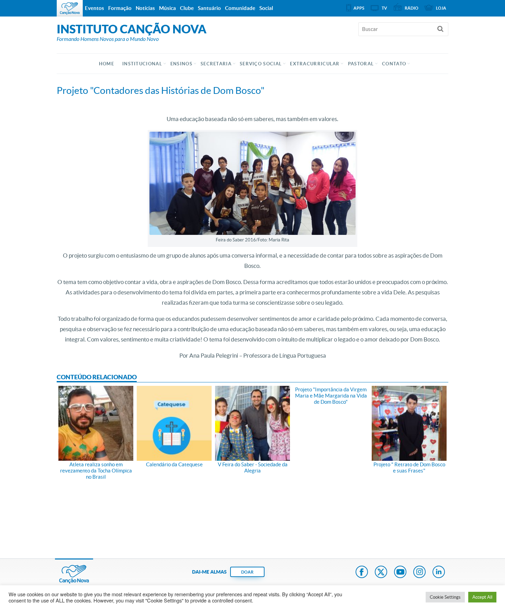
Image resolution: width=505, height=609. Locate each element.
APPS (359, 8)
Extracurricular (315, 63)
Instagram (419, 572)
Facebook (361, 572)
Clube (187, 8)
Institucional (142, 63)
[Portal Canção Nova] (70, 8)
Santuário (209, 8)
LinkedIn (438, 572)
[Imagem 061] (252, 182)
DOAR (247, 572)
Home (106, 63)
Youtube (400, 572)
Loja (441, 8)
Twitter (380, 572)
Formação (120, 8)
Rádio (411, 8)
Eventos (94, 8)
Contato (394, 63)
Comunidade (240, 8)
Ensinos (181, 63)
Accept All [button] (482, 597)
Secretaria (216, 63)
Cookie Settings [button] (445, 597)
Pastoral (361, 63)
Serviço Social (261, 63)
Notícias (145, 8)
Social (266, 8)
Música (167, 8)
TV (384, 8)
